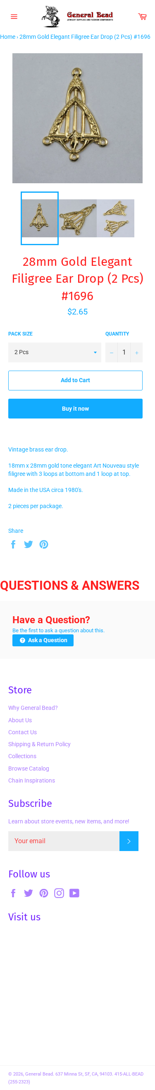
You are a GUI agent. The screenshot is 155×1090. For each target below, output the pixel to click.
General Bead (39, 1074)
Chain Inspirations (31, 780)
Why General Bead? (33, 708)
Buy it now (75, 408)
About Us (20, 720)
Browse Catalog (28, 768)
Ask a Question (47, 640)
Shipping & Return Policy (39, 744)
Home (7, 36)
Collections (22, 756)
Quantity (117, 334)
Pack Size (20, 334)
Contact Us (22, 732)
